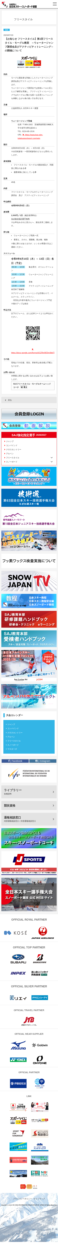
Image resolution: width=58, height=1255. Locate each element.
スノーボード (13, 745)
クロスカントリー (13, 449)
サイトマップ (39, 1198)
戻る (10, 400)
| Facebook (16, 761)
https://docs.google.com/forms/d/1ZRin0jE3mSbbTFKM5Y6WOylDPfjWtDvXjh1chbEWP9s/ (32, 353)
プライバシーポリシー (22, 1198)
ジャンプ (10, 441)
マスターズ (12, 749)
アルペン (10, 453)
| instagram (43, 761)
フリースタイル (14, 741)
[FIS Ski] (29, 774)
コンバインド (11, 445)
